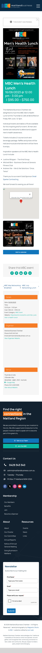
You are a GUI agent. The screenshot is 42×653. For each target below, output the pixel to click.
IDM (11, 630)
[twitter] (10, 486)
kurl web (31, 630)
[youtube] (20, 486)
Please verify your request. (15, 595)
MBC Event (19, 312)
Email (9, 586)
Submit (11, 610)
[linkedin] (25, 486)
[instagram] (15, 486)
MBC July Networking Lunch (29, 286)
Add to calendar (21, 252)
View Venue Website (10, 387)
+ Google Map (10, 382)
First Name (10, 577)
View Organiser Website (12, 338)
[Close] (29, 194)
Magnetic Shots (33, 627)
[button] (21, 201)
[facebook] (5, 486)
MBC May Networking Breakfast (12, 286)
